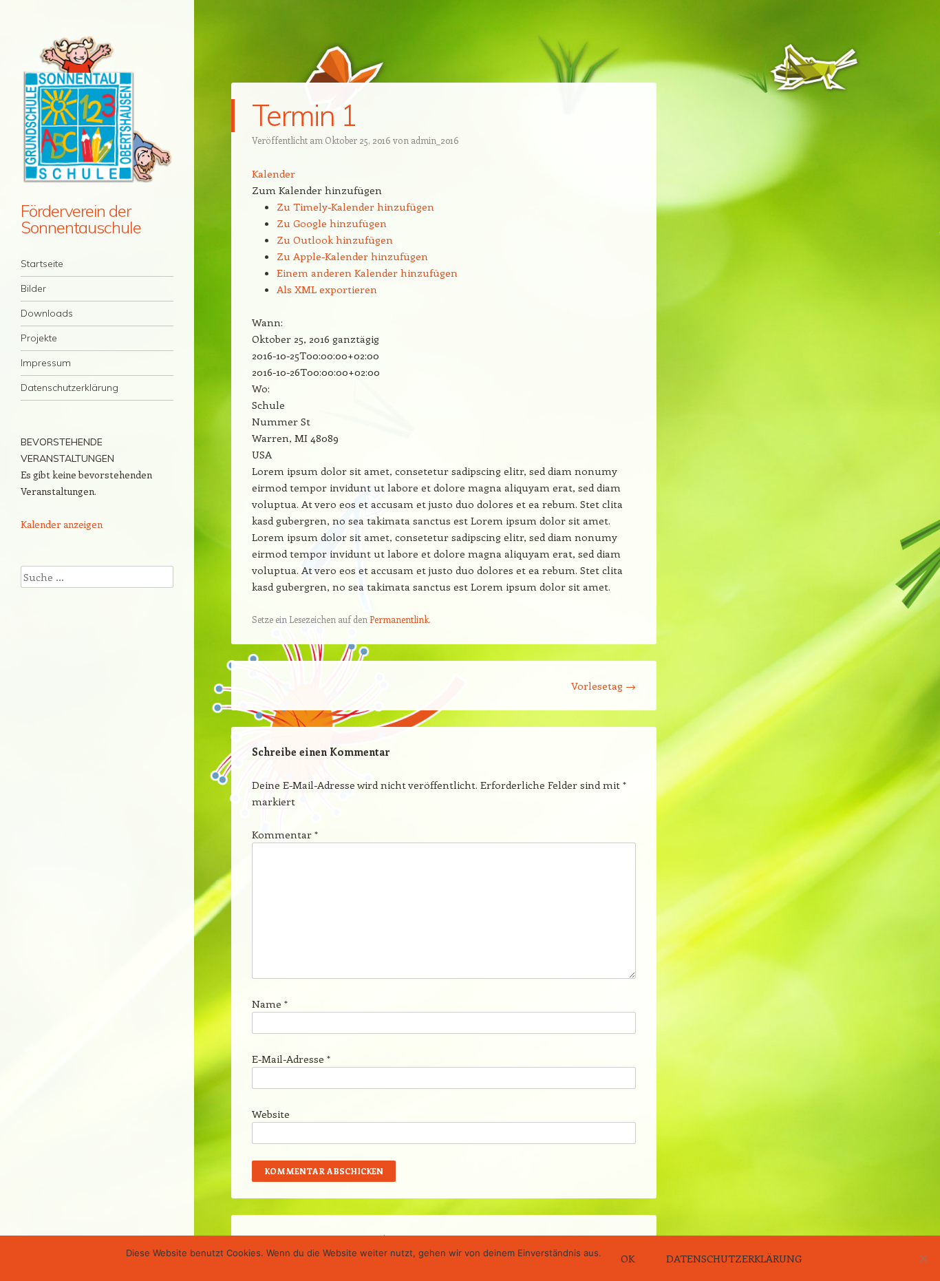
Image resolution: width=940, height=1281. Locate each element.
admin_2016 (435, 140)
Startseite (42, 263)
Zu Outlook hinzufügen (335, 239)
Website (271, 1114)
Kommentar (285, 834)
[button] (317, 190)
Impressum (46, 363)
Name (270, 1003)
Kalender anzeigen (62, 524)
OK (627, 1258)
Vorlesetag (603, 685)
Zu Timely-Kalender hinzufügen (355, 206)
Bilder (33, 288)
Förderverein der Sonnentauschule (81, 218)
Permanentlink (399, 619)
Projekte (39, 338)
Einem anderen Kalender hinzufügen (367, 272)
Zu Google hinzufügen (332, 223)
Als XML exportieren (327, 289)
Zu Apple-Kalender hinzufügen (352, 256)
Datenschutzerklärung (69, 387)
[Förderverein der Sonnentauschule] (97, 109)
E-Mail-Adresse (291, 1059)
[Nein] (923, 1258)
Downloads (47, 313)
